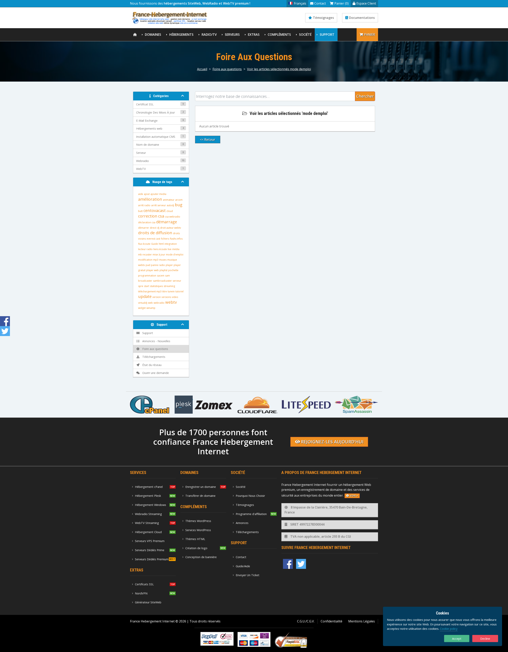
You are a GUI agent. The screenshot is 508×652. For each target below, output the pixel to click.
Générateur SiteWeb (148, 602)
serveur (177, 280)
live (169, 249)
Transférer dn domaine (200, 496)
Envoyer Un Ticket (247, 575)
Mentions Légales (361, 621)
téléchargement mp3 (150, 291)
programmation (147, 275)
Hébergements (181, 34)
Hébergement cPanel (149, 487)
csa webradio (172, 216)
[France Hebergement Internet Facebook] (288, 564)
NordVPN (141, 593)
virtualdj (142, 302)
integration (171, 244)
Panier (369, 34)
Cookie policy (449, 629)
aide (140, 194)
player (169, 265)
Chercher (365, 96)
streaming (169, 286)
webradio (159, 302)
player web (152, 270)
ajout (147, 194)
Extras (254, 34)
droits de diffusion (155, 232)
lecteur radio (145, 249)
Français (300, 3)
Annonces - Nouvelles (155, 341)
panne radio (158, 265)
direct (153, 227)
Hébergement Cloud (148, 532)
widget (142, 308)
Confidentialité (331, 621)
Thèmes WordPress (198, 521)
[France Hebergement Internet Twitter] (301, 564)
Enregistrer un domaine (200, 487)
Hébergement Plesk (148, 496)
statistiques (156, 286)
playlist (163, 270)
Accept (456, 638)
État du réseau (151, 365)
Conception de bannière (201, 557)
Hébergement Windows (150, 505)
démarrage (166, 221)
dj (158, 227)
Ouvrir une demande (155, 373)
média (175, 249)
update (145, 296)
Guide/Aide (243, 566)
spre (140, 286)
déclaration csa (146, 222)
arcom (179, 199)
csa (161, 216)
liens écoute (160, 249)
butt (140, 211)
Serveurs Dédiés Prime (149, 550)
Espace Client (366, 3)
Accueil (202, 69)
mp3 (155, 259)
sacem (160, 275)
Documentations (362, 17)
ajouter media (158, 194)
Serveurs (232, 34)
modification (145, 259)
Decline (485, 638)
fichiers (165, 238)
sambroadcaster (162, 280)
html (161, 244)
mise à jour (159, 254)
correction (147, 216)
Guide (154, 244)
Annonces (242, 523)
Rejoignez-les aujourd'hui (332, 442)
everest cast (153, 238)
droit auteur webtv (170, 227)
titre (164, 291)
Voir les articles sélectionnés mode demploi (279, 69)
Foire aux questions (227, 69)
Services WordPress (198, 530)
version (156, 297)
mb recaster (145, 254)
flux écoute (144, 244)
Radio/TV (209, 34)
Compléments (279, 34)
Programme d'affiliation (251, 514)
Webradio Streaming (148, 514)
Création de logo (196, 548)
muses (162, 259)
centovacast (154, 210)
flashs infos (176, 238)
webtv (171, 302)
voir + (354, 495)
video (175, 297)
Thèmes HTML (195, 539)
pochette (173, 270)
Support (327, 34)
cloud (169, 211)
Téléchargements (153, 357)
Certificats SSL (144, 584)
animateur (168, 199)
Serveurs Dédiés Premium (151, 559)
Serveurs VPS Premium (150, 541)
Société (305, 34)
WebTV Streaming (147, 523)
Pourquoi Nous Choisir (250, 496)
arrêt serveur (158, 205)
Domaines (153, 34)
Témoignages (323, 17)
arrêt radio (144, 205)
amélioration (150, 199)
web (150, 302)
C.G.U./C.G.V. (306, 621)
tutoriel (179, 291)
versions (166, 297)
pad (148, 265)
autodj (170, 205)
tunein (171, 291)
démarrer (143, 227)
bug (178, 204)
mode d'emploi (174, 254)
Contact (320, 3)
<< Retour (207, 139)
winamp (150, 308)
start (146, 286)
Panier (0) (341, 3)
